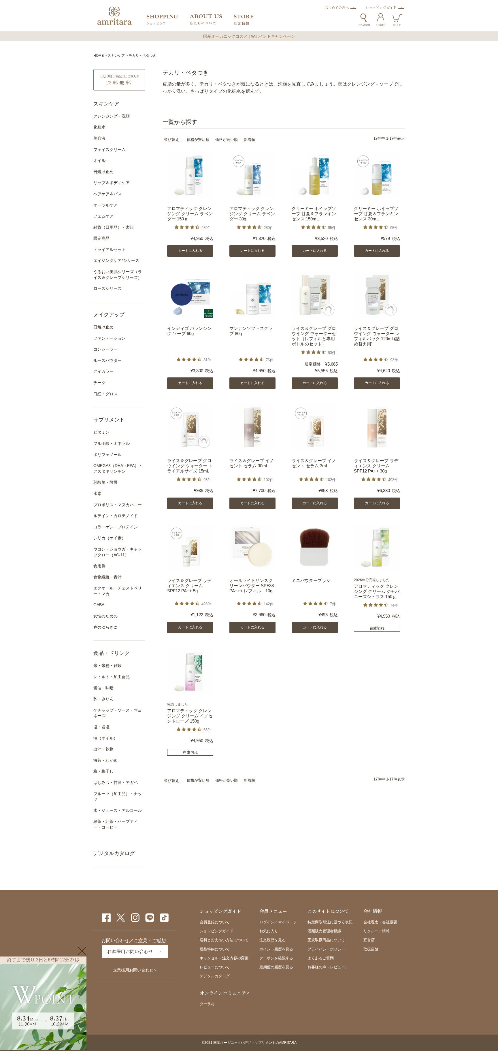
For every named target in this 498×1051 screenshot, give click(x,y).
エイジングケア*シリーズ (116, 260)
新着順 (249, 139)
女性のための (105, 616)
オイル (99, 160)
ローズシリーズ (107, 288)
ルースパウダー (107, 360)
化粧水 (99, 127)
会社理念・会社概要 (380, 922)
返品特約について (215, 949)
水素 (97, 493)
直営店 (369, 940)
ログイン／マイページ (278, 922)
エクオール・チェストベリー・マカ (117, 591)
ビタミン (101, 432)
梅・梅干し (103, 771)
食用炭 (99, 566)
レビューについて (215, 967)
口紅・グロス (105, 394)
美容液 (99, 138)
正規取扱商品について (326, 940)
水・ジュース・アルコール (117, 810)
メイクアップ (108, 314)
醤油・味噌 (103, 688)
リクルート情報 (376, 931)
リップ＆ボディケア (111, 182)
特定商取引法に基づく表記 (330, 922)
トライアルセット (109, 249)
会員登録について (215, 922)
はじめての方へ (337, 7)
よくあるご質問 (321, 958)
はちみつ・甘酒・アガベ (115, 782)
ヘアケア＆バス (107, 194)
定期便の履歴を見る (276, 967)
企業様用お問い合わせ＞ (135, 970)
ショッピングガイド (381, 7)
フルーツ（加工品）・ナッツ (117, 796)
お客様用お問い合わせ (130, 951)
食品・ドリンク (111, 653)
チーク (99, 382)
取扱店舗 (370, 949)
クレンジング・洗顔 (111, 116)
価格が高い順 (226, 139)
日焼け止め (103, 171)
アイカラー (103, 371)
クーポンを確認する (276, 958)
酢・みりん (103, 699)
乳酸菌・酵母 (105, 482)
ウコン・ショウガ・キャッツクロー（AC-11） (117, 552)
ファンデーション (109, 338)
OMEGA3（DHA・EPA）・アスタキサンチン (118, 468)
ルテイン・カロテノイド (115, 515)
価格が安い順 (198, 139)
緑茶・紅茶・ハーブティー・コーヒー (115, 824)
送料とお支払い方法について (224, 940)
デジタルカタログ (114, 853)
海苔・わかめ (105, 760)
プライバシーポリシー (326, 949)
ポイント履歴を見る (276, 949)
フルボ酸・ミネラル (111, 443)
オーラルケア (105, 205)
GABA (98, 604)
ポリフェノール (107, 454)
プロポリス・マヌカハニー (117, 504)
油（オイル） (105, 738)
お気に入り (268, 931)
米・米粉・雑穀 (107, 665)
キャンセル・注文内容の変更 (224, 958)
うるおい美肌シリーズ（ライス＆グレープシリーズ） (117, 274)
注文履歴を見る (272, 940)
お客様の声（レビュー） (328, 967)
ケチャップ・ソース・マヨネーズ (117, 713)
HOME (98, 56)
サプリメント (108, 420)
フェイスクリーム (109, 149)
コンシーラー (105, 349)
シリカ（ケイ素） (109, 538)
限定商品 (101, 238)
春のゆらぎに (105, 627)
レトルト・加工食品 (111, 676)
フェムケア (103, 216)
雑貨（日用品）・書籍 (113, 227)
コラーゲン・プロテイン (115, 527)
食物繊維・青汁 (107, 577)
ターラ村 (207, 1004)
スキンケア (116, 56)
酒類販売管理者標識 (324, 931)
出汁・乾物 (103, 749)
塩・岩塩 (101, 727)
